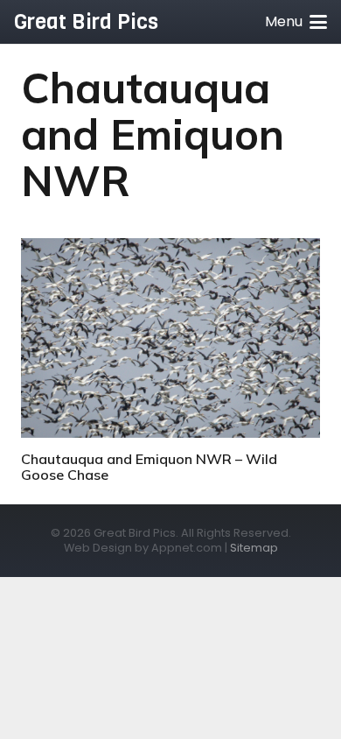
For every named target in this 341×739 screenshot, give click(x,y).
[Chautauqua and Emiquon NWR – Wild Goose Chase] (170, 338)
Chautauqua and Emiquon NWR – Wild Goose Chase (149, 466)
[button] (296, 22)
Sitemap (254, 547)
